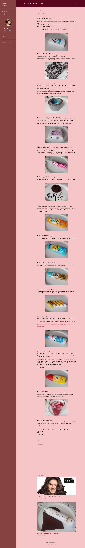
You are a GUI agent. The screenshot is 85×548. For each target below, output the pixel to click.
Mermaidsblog (8, 28)
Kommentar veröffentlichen (44, 498)
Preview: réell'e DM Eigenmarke (48, 496)
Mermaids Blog (36, 3)
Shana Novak (53, 544)
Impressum (4, 5)
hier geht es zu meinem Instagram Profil (7, 14)
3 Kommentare (42, 535)
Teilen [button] (25, 10)
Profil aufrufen (8, 30)
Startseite (4, 3)
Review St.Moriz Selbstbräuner (48, 533)
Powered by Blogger (51, 542)
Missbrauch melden (6, 42)
